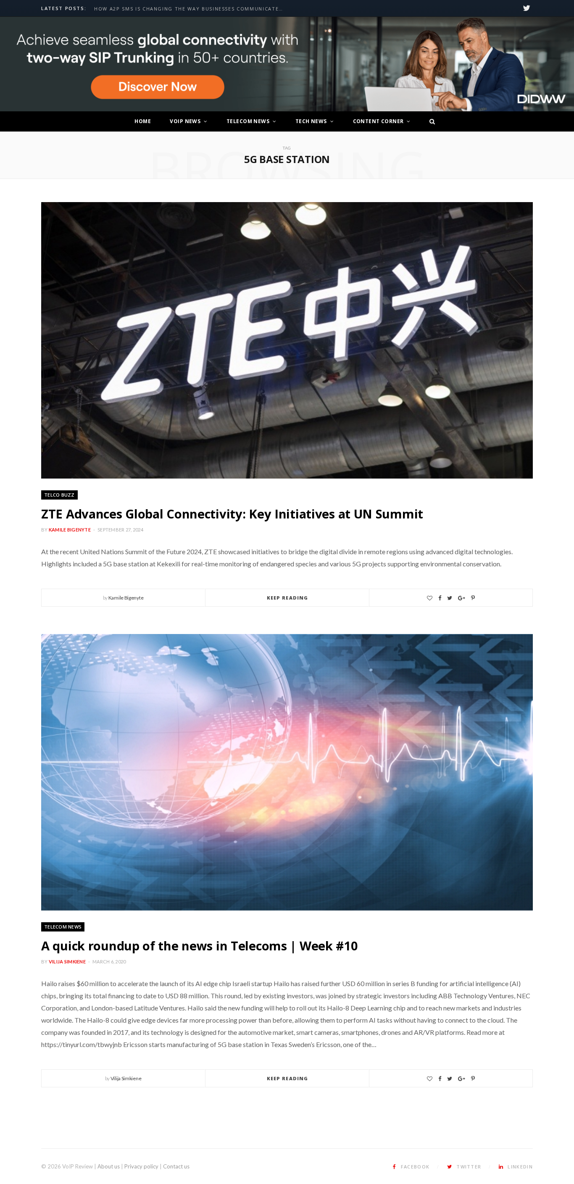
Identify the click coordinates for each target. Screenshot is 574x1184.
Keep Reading (287, 598)
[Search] (430, 121)
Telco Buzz (59, 495)
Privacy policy (141, 1166)
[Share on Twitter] (449, 598)
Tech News (311, 121)
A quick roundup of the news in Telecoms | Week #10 (199, 945)
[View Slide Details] (287, 64)
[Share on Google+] (461, 598)
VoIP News (185, 121)
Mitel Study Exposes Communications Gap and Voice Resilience (190, 9)
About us (108, 1166)
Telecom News (247, 121)
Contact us (176, 1166)
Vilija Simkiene (67, 961)
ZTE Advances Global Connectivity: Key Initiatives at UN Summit (232, 513)
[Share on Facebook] (439, 598)
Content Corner (378, 121)
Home (142, 121)
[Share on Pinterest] (473, 598)
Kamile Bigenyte (70, 529)
